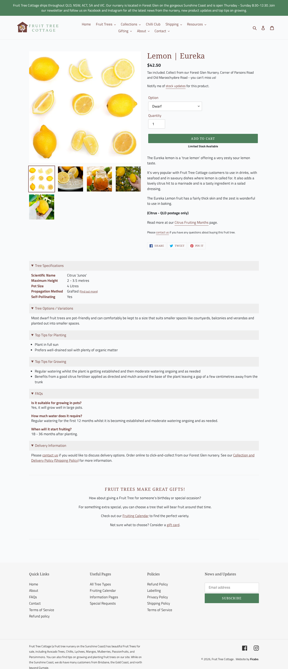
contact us (162, 232)
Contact (35, 603)
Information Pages (104, 597)
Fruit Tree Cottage (223, 659)
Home (33, 584)
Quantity (154, 115)
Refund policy (39, 616)
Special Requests (103, 603)
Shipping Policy (158, 603)
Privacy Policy (157, 597)
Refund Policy (157, 584)
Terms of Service (41, 610)
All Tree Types (100, 584)
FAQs (33, 597)
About (33, 590)
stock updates (176, 85)
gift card (173, 525)
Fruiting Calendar (135, 516)
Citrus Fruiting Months (192, 222)
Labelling (154, 590)
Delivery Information (50, 445)
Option (153, 97)
